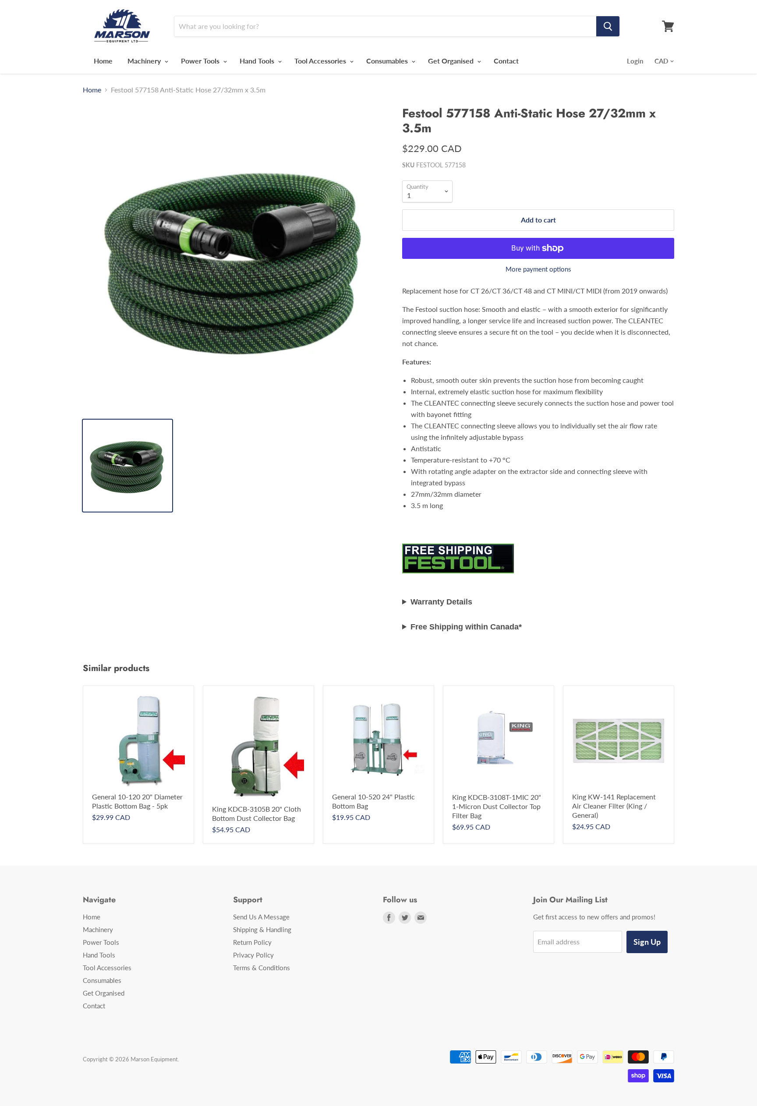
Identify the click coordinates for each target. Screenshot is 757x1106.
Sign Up (647, 942)
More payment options (538, 269)
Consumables (388, 61)
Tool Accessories (321, 61)
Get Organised (451, 61)
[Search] (607, 26)
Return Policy (252, 942)
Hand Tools (258, 61)
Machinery (145, 61)
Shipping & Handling (262, 929)
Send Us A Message (261, 917)
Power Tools (201, 61)
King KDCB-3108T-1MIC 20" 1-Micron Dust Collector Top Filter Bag (496, 806)
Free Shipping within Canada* (466, 626)
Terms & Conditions (261, 968)
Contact (506, 61)
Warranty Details (441, 601)
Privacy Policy (253, 955)
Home (103, 61)
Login (635, 61)
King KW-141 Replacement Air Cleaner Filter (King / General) (614, 805)
